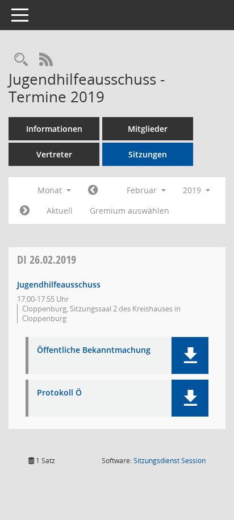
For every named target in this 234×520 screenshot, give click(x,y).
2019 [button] (193, 190)
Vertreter (54, 154)
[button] (190, 355)
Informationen (54, 128)
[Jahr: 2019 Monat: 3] (24, 211)
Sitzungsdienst (169, 460)
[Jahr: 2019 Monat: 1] (93, 190)
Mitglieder (148, 128)
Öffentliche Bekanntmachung (94, 350)
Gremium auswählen (129, 210)
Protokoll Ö (59, 393)
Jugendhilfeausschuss (59, 284)
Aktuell (60, 210)
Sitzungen (147, 154)
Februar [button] (143, 190)
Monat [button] (50, 190)
